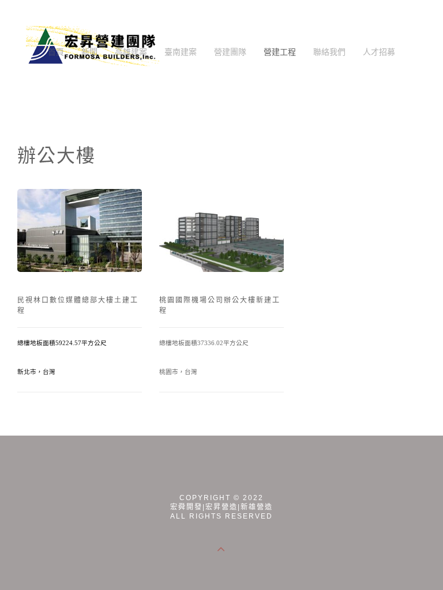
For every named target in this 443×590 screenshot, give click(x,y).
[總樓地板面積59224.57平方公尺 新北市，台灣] (79, 230)
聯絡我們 (329, 51)
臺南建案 (180, 51)
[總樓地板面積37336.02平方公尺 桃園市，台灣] (221, 230)
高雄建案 (131, 51)
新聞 (89, 51)
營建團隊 (230, 51)
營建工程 (280, 51)
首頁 (56, 51)
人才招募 (379, 51)
